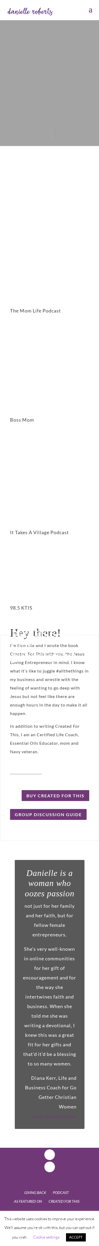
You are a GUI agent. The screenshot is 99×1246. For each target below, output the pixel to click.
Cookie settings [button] (46, 1237)
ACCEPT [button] (76, 1237)
